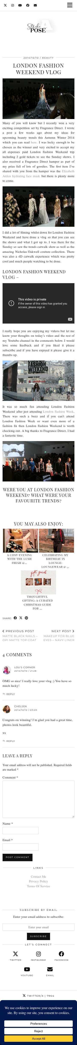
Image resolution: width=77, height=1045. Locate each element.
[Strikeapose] (38, 26)
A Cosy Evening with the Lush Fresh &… (19, 559)
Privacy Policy (38, 881)
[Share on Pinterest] (26, 618)
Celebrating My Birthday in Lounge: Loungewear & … (55, 560)
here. (34, 142)
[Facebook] (28, 5)
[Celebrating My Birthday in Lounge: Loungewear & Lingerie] (56, 541)
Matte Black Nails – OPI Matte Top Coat (20, 635)
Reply (10, 694)
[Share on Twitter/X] (21, 618)
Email (8, 840)
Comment (10, 777)
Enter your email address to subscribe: (38, 916)
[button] (71, 5)
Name (8, 823)
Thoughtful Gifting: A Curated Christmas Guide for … (37, 602)
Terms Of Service (38, 886)
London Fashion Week (58, 411)
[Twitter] (5, 5)
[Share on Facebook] (15, 618)
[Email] (35, 5)
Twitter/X (40, 995)
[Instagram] (12, 5)
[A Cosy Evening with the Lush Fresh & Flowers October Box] (20, 541)
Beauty (48, 57)
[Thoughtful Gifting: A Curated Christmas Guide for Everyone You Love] (38, 582)
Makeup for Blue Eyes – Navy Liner (58, 635)
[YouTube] (20, 5)
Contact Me (38, 876)
